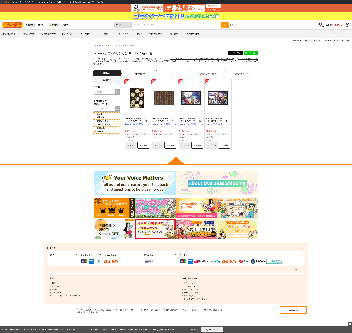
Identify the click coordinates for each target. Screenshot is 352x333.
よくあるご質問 (75, 2)
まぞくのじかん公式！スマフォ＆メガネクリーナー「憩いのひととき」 (190, 120)
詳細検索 (233, 25)
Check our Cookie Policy (189, 329)
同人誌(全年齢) (9, 33)
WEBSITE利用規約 (84, 310)
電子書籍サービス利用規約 (150, 310)
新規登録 (330, 24)
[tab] (174, 73)
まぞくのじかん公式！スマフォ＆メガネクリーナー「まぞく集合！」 (217, 120)
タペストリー (338, 40)
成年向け (41, 25)
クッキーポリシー (191, 310)
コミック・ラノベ (122, 33)
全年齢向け (30, 25)
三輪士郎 (317, 40)
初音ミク (308, 40)
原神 (347, 40)
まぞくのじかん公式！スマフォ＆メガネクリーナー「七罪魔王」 (198, 58)
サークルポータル (38, 2)
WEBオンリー (62, 2)
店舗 (21, 2)
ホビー (140, 33)
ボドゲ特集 (85, 33)
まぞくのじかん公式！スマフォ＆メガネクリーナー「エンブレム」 (163, 120)
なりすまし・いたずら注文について (90, 312)
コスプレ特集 (102, 33)
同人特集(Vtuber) (48, 33)
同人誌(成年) (28, 33)
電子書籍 (174, 33)
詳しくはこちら (300, 269)
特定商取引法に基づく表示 (214, 310)
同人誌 (110, 45)
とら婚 (27, 2)
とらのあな (5, 2)
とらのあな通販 (99, 45)
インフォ (14, 2)
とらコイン (51, 2)
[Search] (117, 109)
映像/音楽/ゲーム (156, 33)
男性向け (55, 25)
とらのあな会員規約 (104, 310)
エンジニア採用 (89, 2)
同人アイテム (68, 33)
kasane (230, 58)
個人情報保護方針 (172, 310)
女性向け (67, 25)
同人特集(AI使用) (192, 33)
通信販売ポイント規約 (126, 310)
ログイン (339, 24)
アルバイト (101, 2)
